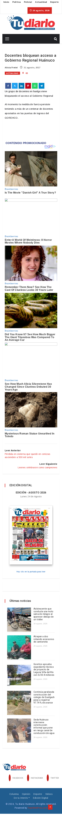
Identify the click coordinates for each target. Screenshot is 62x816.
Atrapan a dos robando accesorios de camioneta (44, 639)
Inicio (6, 2)
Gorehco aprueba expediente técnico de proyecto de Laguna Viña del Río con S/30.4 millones (44, 670)
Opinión (26, 794)
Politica (16, 2)
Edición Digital (40, 798)
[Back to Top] (50, 807)
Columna (14, 794)
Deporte (54, 2)
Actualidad (41, 2)
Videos (49, 794)
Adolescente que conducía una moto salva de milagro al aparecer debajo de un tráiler (44, 614)
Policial (28, 2)
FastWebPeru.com (37, 808)
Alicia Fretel (11, 68)
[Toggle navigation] (6, 39)
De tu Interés (21, 798)
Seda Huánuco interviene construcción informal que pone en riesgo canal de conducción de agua (44, 726)
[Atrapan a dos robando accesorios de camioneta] (19, 647)
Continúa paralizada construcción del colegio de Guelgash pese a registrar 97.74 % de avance (44, 697)
